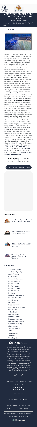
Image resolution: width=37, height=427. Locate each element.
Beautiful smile (13, 274)
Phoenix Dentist (14, 317)
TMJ (10, 331)
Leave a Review (18, 393)
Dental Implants (14, 288)
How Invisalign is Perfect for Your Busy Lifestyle (21, 221)
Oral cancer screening (16, 307)
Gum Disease (13, 300)
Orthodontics (13, 312)
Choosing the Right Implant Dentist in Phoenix (19, 256)
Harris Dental (12, 147)
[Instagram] (18, 388)
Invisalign (11, 302)
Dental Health (13, 286)
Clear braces (13, 276)
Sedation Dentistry (15, 324)
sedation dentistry (15, 143)
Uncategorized (13, 338)
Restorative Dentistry (16, 321)
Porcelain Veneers (15, 319)
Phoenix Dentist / (16, 21)
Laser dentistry (14, 305)
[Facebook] (14, 388)
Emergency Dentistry (16, 295)
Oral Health (12, 310)
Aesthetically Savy (15, 272)
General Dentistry (14, 298)
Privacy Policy (29, 413)
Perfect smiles (13, 314)
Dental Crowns (13, 284)
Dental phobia (13, 291)
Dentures (11, 293)
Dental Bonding (14, 281)
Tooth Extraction (14, 333)
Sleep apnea (13, 326)
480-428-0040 (24, 147)
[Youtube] (22, 388)
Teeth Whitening (14, 328)
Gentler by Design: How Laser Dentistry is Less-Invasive (21, 244)
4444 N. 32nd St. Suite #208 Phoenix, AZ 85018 (18, 381)
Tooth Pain (12, 336)
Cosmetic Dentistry (15, 279)
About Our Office (14, 269)
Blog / (25, 21)
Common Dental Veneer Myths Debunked (21, 232)
